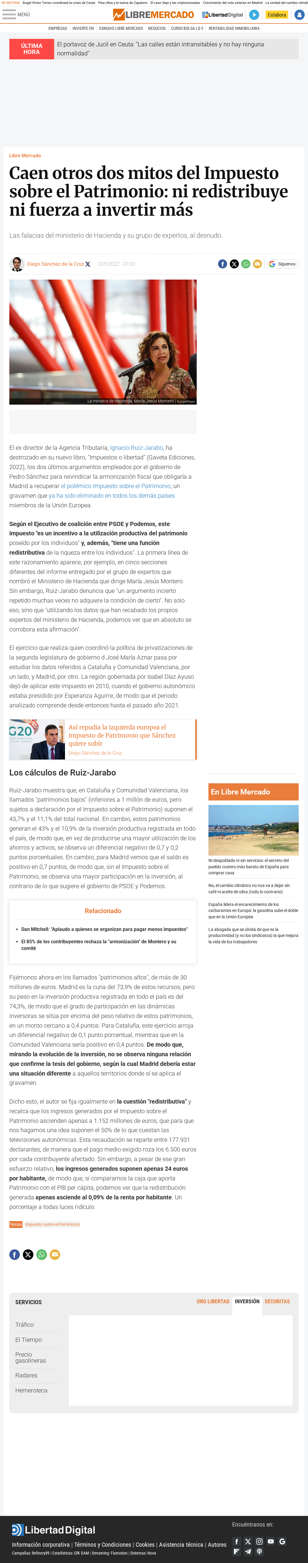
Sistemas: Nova (143, 1553)
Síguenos (286, 264)
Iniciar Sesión (299, 15)
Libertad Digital (122, 1530)
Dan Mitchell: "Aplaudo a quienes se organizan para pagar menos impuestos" (104, 929)
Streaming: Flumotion (110, 1553)
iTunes (259, 1551)
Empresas (57, 28)
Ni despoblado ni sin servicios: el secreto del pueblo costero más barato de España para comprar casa (248, 866)
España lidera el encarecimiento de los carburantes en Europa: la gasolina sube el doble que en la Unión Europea (253, 910)
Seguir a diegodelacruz (88, 264)
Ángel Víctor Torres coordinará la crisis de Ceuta (59, 3)
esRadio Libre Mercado (121, 28)
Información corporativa (41, 1544)
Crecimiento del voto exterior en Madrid (232, 3)
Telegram (248, 1551)
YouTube (270, 1541)
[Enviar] (245, 263)
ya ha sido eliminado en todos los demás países (112, 495)
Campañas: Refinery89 (31, 1553)
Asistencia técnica (181, 1544)
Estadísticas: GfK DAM (70, 1553)
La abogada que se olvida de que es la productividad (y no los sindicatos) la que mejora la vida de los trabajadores (253, 935)
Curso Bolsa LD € (187, 28)
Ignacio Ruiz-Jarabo (136, 447)
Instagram (259, 1541)
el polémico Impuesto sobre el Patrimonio (116, 486)
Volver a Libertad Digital (222, 15)
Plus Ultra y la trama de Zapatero (123, 3)
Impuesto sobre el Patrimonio (52, 1224)
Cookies (145, 1544)
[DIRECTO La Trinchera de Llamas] (254, 15)
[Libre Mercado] (153, 14)
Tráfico (24, 1324)
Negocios (157, 28)
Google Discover (282, 1541)
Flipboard (236, 1551)
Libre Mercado (25, 155)
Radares (26, 1375)
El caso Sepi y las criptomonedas (175, 3)
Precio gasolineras (30, 1357)
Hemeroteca (31, 1390)
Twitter (248, 1541)
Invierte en (83, 28)
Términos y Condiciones (102, 1544)
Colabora (277, 15)
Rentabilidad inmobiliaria (234, 28)
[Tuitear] (234, 263)
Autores (217, 1544)
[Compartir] (222, 263)
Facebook (236, 1541)
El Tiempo (28, 1339)
